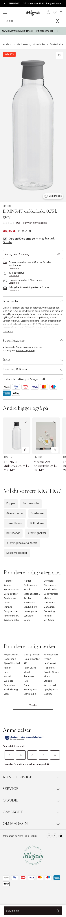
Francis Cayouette (25, 350)
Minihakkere (30, 607)
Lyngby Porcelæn (53, 689)
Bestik (27, 589)
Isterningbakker (36, 533)
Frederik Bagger (13, 689)
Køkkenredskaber (16, 553)
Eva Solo (8, 681)
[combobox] (33, 21)
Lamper (8, 607)
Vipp (6, 694)
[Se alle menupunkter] (5, 12)
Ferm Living (30, 668)
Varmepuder (11, 594)
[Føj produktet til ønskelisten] (59, 55)
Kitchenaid (50, 685)
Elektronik (29, 602)
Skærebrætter (14, 513)
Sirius (47, 676)
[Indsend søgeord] (7, 21)
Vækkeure (49, 602)
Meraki (27, 672)
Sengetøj (49, 581)
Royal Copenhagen (14, 654)
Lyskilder (29, 615)
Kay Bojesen (51, 654)
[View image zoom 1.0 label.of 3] (33, 125)
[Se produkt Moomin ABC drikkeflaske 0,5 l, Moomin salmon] (46, 435)
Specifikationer (14, 340)
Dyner (7, 602)
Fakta (6, 359)
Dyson (47, 659)
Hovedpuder (31, 611)
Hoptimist (49, 668)
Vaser (27, 620)
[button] (48, 12)
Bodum (48, 694)
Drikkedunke (37, 523)
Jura (6, 672)
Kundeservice (17, 777)
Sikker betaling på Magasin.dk (24, 379)
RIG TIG (7, 206)
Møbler (48, 598)
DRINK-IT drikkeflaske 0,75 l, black (15, 465)
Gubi (26, 685)
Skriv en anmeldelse (35, 223)
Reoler (27, 598)
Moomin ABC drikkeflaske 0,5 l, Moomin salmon (44, 465)
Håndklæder (50, 589)
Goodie (10, 800)
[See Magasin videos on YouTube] (60, 836)
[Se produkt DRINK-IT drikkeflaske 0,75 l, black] (16, 435)
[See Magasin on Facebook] (54, 836)
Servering (49, 611)
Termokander (31, 503)
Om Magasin (15, 824)
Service (10, 789)
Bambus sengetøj (13, 598)
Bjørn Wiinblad (12, 663)
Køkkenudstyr (11, 620)
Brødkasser (38, 513)
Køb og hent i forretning (17, 254)
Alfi (25, 663)
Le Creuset (50, 663)
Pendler (48, 615)
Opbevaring (30, 585)
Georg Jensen (32, 654)
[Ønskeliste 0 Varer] (55, 12)
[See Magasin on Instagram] (49, 836)
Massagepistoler (33, 594)
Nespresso (10, 659)
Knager (8, 585)
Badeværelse (51, 594)
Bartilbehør (13, 533)
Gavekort (13, 812)
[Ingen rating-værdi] (9, 223)
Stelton (48, 681)
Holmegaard (30, 689)
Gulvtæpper (50, 585)
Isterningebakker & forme (21, 543)
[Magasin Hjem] (33, 13)
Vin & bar (49, 620)
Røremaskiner (11, 589)
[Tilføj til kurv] (25, 450)
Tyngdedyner (11, 611)
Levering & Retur (15, 369)
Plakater (8, 581)
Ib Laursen (29, 676)
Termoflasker (14, 523)
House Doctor (32, 659)
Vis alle (33, 705)
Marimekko (30, 694)
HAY (26, 681)
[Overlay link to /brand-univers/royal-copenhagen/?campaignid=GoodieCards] (33, 31)
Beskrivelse (11, 301)
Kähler (7, 668)
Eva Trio (8, 676)
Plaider (27, 581)
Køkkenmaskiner (13, 615)
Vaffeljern (49, 607)
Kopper (10, 503)
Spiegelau (9, 685)
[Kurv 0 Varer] (61, 12)
